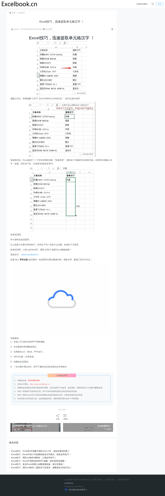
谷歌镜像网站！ (104, 426)
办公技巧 (21, 13)
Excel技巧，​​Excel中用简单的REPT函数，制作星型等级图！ (38, 461)
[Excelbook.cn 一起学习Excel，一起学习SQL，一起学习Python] (19, 4)
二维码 (65, 419)
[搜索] (152, 4)
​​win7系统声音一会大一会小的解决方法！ (30, 426)
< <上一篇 (16, 429)
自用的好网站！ (142, 4)
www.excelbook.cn (29, 254)
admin (16, 29)
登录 (159, 4)
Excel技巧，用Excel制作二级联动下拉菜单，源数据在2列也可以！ (41, 467)
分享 (58, 419)
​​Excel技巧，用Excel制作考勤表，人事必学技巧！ (34, 458)
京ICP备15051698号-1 (77, 490)
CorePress (68, 483)
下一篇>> (108, 429)
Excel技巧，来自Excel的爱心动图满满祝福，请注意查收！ (38, 464)
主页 (13, 13)
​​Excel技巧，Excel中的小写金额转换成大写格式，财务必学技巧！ (41, 454)
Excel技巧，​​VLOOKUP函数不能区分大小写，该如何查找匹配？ (40, 451)
